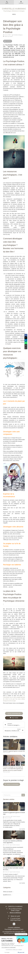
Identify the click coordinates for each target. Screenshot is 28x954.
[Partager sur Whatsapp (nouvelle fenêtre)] (25, 343)
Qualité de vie (7, 894)
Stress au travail (7, 891)
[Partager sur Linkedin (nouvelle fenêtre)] (25, 340)
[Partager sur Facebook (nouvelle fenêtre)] (25, 335)
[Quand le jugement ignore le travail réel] (14, 744)
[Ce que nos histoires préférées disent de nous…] (14, 835)
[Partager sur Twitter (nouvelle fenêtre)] (25, 337)
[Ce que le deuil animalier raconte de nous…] (14, 862)
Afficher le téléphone (15, 912)
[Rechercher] (23, 795)
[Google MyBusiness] (14, 924)
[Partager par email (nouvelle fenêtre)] (25, 345)
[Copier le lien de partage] (25, 348)
